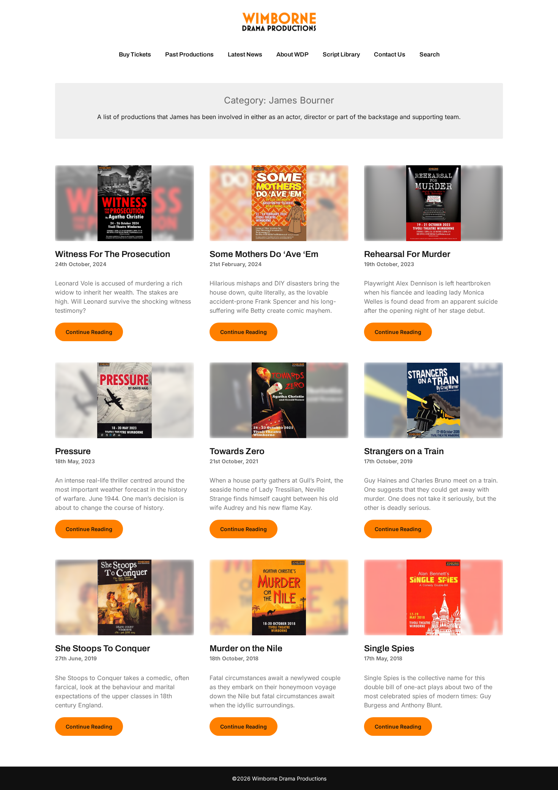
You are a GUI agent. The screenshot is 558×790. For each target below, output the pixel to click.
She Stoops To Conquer (102, 648)
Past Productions (189, 54)
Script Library (341, 54)
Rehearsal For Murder (407, 254)
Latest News (245, 54)
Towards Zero (237, 451)
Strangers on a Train (404, 451)
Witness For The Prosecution (112, 254)
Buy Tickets (135, 54)
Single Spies (389, 648)
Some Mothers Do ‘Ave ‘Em (264, 254)
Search (429, 54)
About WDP (292, 54)
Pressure (73, 451)
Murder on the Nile (246, 648)
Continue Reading (89, 332)
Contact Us (389, 54)
